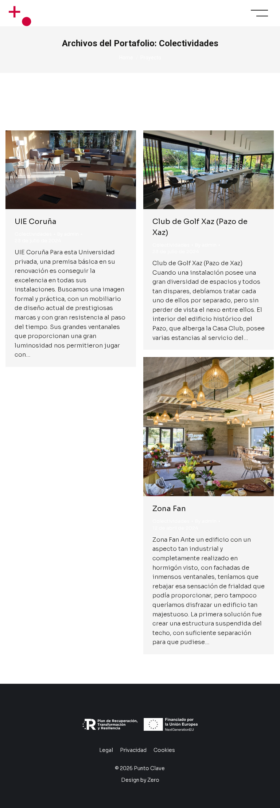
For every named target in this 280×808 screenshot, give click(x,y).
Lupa (61, 170)
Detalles (81, 170)
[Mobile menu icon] (259, 13)
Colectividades (33, 234)
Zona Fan (169, 508)
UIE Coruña (36, 221)
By (68, 234)
